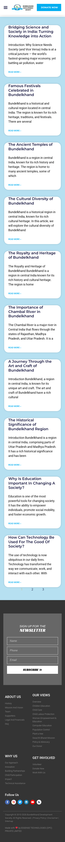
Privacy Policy (39, 818)
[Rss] (39, 802)
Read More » (14, 72)
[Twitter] (20, 802)
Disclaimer (53, 818)
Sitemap (9, 821)
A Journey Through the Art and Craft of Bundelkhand (30, 366)
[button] (5, 7)
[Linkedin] (26, 802)
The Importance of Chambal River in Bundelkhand (25, 311)
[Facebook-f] (7, 802)
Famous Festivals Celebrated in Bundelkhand (24, 90)
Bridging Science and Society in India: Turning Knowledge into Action (30, 31)
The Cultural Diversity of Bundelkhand (30, 201)
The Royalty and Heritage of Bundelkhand (32, 255)
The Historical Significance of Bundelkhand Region (28, 424)
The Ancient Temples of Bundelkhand (30, 146)
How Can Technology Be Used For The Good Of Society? (31, 541)
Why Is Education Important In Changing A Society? (31, 483)
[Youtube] (32, 802)
